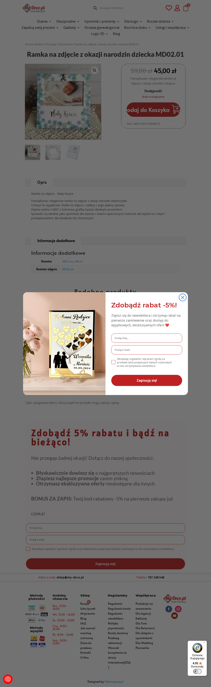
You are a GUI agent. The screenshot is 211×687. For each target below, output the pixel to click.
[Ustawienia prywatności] (8, 679)
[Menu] (204, 643)
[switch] (197, 671)
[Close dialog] (182, 297)
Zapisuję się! (147, 380)
